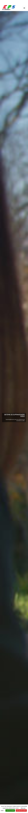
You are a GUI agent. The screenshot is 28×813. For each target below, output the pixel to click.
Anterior (3, 417)
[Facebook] (10, 1)
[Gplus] (12, 1)
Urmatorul (24, 417)
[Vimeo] (17, 1)
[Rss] (19, 1)
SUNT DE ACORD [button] (10, 810)
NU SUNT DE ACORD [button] (21, 810)
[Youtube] (15, 1)
